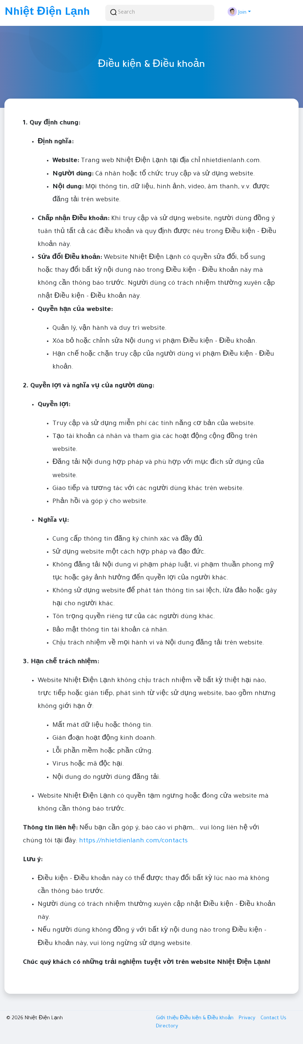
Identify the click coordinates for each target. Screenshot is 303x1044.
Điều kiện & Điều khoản (207, 1018)
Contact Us (273, 1018)
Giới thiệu (168, 1018)
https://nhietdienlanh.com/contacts (133, 841)
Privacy (248, 1018)
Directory (167, 1026)
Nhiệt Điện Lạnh (47, 13)
